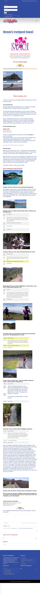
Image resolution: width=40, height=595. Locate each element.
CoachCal (5, 512)
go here (26, 108)
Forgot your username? (8, 16)
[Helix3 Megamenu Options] (36, 21)
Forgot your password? (8, 14)
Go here (5, 100)
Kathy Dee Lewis (6, 505)
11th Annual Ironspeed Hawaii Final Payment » (25, 528)
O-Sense (36, 538)
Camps (9, 525)
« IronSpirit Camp (14, 528)
